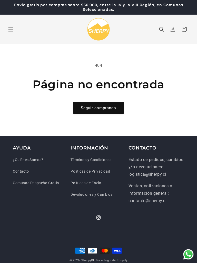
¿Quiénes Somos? (28, 160)
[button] (10, 29)
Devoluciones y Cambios (91, 194)
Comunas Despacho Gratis (36, 183)
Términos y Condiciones (91, 160)
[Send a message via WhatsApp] (188, 254)
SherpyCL (88, 260)
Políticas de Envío (86, 183)
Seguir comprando (98, 108)
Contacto (21, 171)
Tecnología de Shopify (112, 260)
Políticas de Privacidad (90, 171)
